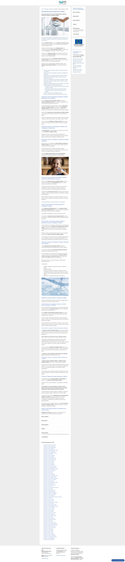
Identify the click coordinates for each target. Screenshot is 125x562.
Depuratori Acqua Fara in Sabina (50, 444)
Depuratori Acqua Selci (48, 486)
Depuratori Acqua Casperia (49, 480)
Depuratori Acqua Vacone (48, 531)
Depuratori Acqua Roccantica (49, 508)
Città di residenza (45, 424)
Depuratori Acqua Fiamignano (49, 474)
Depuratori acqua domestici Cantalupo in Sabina (53, 84)
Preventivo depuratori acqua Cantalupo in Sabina (53, 92)
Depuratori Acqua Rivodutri (49, 483)
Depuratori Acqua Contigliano (49, 451)
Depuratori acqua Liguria (77, 65)
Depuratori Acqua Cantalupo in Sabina (51, 468)
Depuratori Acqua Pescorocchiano (50, 466)
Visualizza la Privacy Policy (60, 555)
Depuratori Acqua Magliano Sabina (50, 452)
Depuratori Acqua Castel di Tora (50, 527)
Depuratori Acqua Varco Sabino (50, 535)
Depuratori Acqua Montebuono (49, 491)
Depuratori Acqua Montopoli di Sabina (51, 450)
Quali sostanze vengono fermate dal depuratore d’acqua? (55, 88)
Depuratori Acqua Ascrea (48, 528)
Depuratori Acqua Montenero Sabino (50, 524)
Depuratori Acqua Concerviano (49, 526)
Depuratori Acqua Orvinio (48, 516)
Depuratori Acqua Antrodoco (49, 460)
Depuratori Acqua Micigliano (49, 538)
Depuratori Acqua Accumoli (49, 499)
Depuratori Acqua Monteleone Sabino (51, 482)
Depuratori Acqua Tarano (48, 472)
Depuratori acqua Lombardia (78, 58)
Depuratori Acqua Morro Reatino (50, 519)
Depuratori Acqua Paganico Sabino (50, 536)
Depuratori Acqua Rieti (49, 9)
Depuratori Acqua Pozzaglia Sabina (50, 523)
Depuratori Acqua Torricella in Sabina (51, 475)
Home (43, 9)
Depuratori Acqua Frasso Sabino (50, 494)
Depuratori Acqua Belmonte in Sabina (51, 502)
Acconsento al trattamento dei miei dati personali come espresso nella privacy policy (56, 434)
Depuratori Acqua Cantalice (49, 456)
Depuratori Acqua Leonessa (49, 463)
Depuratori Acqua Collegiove (49, 534)
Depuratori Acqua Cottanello (49, 507)
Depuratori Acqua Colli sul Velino (50, 512)
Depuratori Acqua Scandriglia (49, 455)
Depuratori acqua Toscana (77, 69)
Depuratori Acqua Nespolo (49, 530)
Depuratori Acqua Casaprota (49, 495)
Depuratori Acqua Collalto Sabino (50, 515)
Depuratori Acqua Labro (48, 520)
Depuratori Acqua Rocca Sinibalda (50, 492)
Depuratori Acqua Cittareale (49, 514)
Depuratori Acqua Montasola (49, 518)
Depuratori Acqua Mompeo (49, 511)
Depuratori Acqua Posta (48, 498)
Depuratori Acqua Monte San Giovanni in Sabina (53, 496)
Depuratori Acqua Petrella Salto (50, 484)
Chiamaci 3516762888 (48, 555)
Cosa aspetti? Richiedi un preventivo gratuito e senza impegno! (53, 201)
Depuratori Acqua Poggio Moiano (50, 458)
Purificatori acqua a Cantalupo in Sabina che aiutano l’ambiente (55, 75)
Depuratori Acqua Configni (49, 500)
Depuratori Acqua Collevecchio (49, 470)
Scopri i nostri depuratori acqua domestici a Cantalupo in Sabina (56, 79)
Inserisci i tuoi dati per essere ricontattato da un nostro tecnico (55, 94)
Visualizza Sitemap (45, 558)
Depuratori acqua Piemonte (77, 60)
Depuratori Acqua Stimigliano (49, 464)
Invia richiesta (44, 436)
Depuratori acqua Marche (77, 70)
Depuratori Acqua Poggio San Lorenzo (51, 506)
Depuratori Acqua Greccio (49, 471)
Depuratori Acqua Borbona (49, 503)
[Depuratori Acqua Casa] (62, 2)
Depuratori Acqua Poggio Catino (50, 476)
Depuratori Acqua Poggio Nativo (50, 459)
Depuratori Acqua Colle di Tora (49, 522)
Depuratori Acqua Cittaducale (49, 446)
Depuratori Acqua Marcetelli (49, 539)
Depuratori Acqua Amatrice (49, 462)
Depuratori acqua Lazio (77, 72)
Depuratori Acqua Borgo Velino (49, 490)
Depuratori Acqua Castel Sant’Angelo (51, 478)
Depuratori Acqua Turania (48, 532)
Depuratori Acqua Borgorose (49, 448)
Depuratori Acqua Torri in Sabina (50, 479)
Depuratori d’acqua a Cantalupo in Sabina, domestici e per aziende (56, 83)
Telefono (44, 428)
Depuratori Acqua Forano (48, 454)
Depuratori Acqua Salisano (49, 510)
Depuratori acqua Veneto (77, 61)
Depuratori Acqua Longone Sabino (50, 504)
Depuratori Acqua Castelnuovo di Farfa (51, 487)
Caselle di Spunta (45, 432)
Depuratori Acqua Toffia (48, 488)
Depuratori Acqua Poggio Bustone (50, 467)
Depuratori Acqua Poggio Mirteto (50, 447)
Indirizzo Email (45, 420)
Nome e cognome (45, 416)
